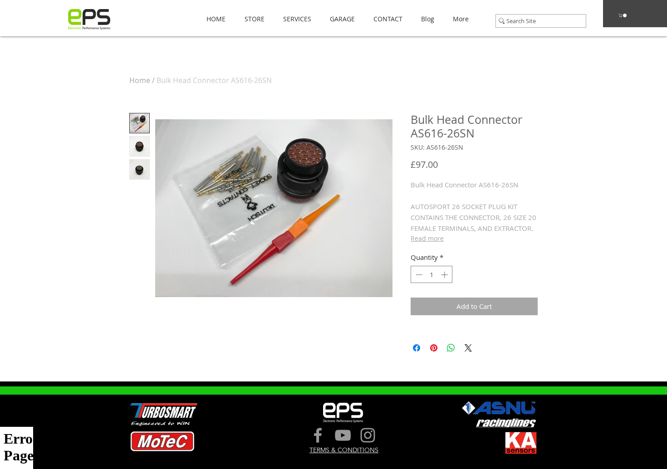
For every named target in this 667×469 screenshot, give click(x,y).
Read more (427, 238)
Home (139, 80)
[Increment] (445, 274)
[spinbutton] (431, 274)
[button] (251, 18)
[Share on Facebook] (416, 347)
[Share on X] (468, 347)
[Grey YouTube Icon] (343, 435)
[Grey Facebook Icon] (318, 435)
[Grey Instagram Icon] (368, 435)
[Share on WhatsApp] (451, 347)
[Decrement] (418, 274)
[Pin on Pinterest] (433, 347)
